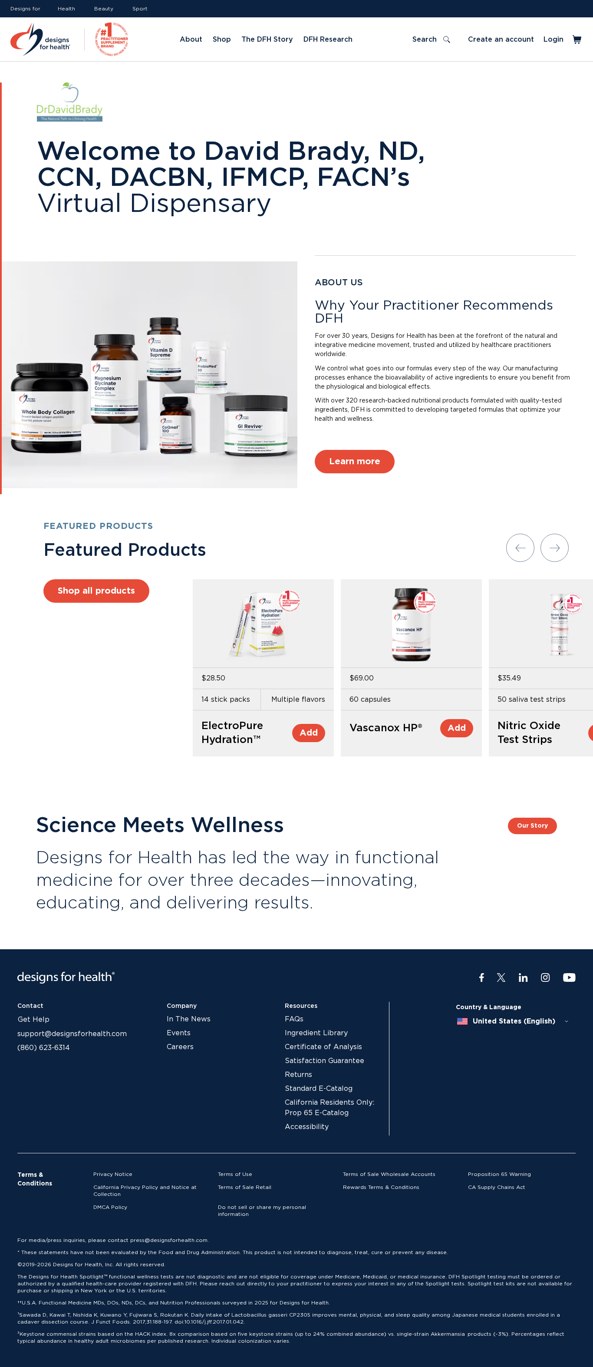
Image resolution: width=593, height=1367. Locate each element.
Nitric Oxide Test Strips (528, 733)
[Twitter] (501, 977)
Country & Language (488, 1007)
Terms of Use (235, 1174)
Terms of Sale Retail (244, 1187)
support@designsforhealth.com (72, 1033)
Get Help (33, 1019)
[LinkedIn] (523, 977)
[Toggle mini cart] (578, 39)
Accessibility (307, 1126)
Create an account (501, 39)
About (191, 39)
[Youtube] (569, 977)
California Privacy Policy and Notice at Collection (145, 1191)
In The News (189, 1019)
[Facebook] (481, 977)
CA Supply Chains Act (496, 1187)
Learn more (354, 461)
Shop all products (96, 591)
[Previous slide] (520, 548)
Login (553, 39)
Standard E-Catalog (319, 1088)
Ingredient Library (316, 1033)
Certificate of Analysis (323, 1046)
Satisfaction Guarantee (324, 1060)
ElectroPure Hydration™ (232, 733)
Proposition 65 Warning (499, 1174)
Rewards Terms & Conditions (381, 1187)
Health (66, 8)
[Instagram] (545, 977)
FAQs (294, 1019)
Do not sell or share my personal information (262, 1211)
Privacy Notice (112, 1174)
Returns (298, 1074)
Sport (140, 8)
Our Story (532, 826)
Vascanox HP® (385, 728)
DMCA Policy (110, 1207)
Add (309, 733)
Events (179, 1033)
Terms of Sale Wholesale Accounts (389, 1174)
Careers (180, 1046)
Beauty (103, 8)
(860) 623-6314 (43, 1047)
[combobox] (513, 1021)
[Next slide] (554, 548)
